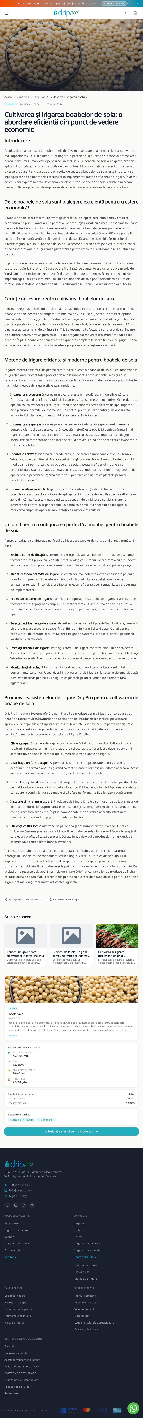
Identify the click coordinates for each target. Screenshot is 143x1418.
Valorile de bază (84, 1309)
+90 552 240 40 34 (20, 1185)
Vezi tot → (10, 1257)
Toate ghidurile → (85, 1257)
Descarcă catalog (116, 3)
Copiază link (36, 899)
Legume (40, 97)
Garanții (9, 1346)
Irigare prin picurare (17, 1230)
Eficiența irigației (15, 1295)
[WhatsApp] (133, 1408)
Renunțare (11, 1393)
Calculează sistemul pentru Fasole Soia (69, 1131)
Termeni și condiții (16, 1353)
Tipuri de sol (82, 1272)
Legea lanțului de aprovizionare (94, 1322)
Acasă (8, 97)
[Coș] (135, 13)
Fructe (78, 1237)
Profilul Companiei (85, 1295)
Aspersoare (11, 1223)
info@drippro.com (20, 1190)
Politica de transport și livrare (22, 1366)
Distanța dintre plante (18, 1309)
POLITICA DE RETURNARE (20, 1373)
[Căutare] (127, 13)
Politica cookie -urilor (17, 1386)
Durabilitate (81, 1316)
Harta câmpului (14, 1322)
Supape (9, 1237)
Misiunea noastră (85, 1302)
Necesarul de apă (15, 1302)
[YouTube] (32, 1205)
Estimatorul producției (18, 1316)
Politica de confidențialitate (21, 1380)
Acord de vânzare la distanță (22, 1360)
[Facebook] (7, 1205)
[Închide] (138, 3)
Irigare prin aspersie (87, 1250)
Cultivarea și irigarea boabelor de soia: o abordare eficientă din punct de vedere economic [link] (69, 97)
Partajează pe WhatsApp (66, 899)
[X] (24, 1205)
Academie (23, 97)
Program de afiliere (86, 1329)
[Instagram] (16, 1205)
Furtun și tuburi (14, 1250)
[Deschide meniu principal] (7, 13)
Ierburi (78, 1230)
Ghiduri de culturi (85, 1265)
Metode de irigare (85, 1278)
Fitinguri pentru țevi (17, 1243)
